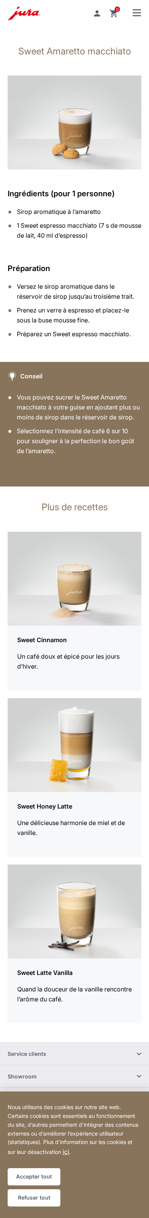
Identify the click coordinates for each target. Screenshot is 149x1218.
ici (66, 1152)
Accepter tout (34, 1176)
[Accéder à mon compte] (97, 13)
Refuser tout (34, 1197)
